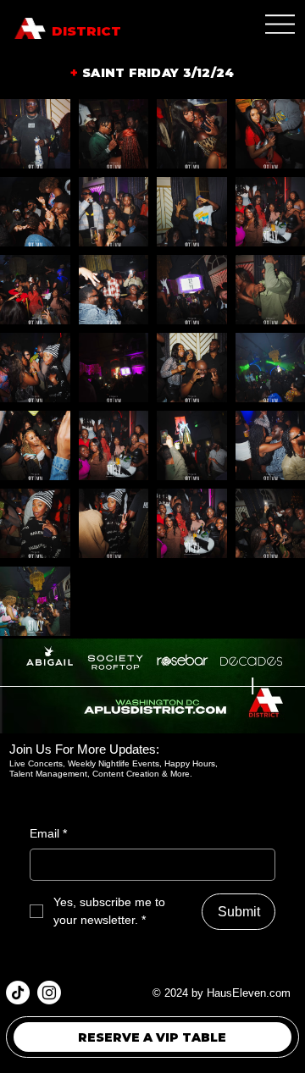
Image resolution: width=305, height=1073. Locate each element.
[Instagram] (49, 992)
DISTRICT (86, 31)
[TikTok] (18, 992)
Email (48, 833)
